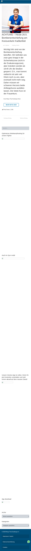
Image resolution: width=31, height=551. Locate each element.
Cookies (5, 547)
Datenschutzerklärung (9, 541)
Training (14, 45)
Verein (17, 45)
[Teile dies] (3, 112)
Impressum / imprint (8, 536)
